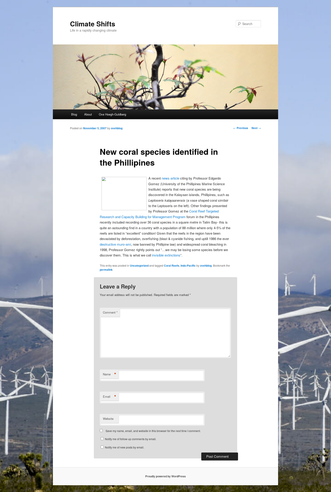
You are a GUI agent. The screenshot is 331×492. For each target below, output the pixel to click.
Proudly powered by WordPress (165, 476)
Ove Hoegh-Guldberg (112, 114)
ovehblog (116, 128)
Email (109, 396)
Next (256, 128)
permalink (106, 270)
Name (109, 374)
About (88, 114)
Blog (74, 114)
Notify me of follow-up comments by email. (130, 439)
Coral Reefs (171, 265)
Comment (110, 312)
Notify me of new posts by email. (124, 447)
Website (108, 418)
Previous (240, 128)
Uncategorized (139, 265)
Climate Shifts (92, 23)
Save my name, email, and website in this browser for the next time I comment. (153, 431)
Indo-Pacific (188, 265)
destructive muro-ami (115, 244)
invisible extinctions (166, 255)
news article (170, 178)
